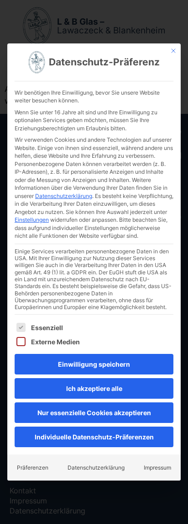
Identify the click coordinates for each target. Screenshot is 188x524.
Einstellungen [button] (32, 219)
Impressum (157, 467)
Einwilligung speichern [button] (94, 364)
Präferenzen (32, 467)
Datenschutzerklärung (63, 195)
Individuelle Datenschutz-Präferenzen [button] (94, 437)
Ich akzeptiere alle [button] (94, 388)
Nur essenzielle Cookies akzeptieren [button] (94, 413)
